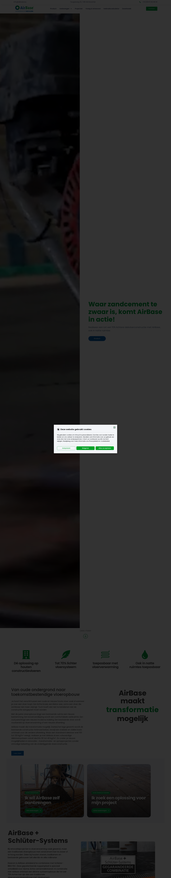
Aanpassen (66, 448)
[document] (85, 439)
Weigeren (85, 448)
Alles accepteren (105, 448)
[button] (114, 427)
